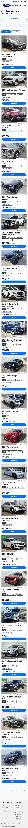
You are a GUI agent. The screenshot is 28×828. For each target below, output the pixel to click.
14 (24, 790)
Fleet (16, 809)
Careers (17, 807)
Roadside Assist (5, 813)
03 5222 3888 (22, 1)
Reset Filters (6, 32)
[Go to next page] (14, 793)
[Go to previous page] (4, 790)
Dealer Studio (11, 826)
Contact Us (18, 811)
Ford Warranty (5, 811)
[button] (25, 5)
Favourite (19, 52)
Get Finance (14, 68)
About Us (18, 805)
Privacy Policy (19, 818)
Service (3, 805)
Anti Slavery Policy (20, 813)
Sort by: (12, 25)
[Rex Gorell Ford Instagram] (2, 1)
